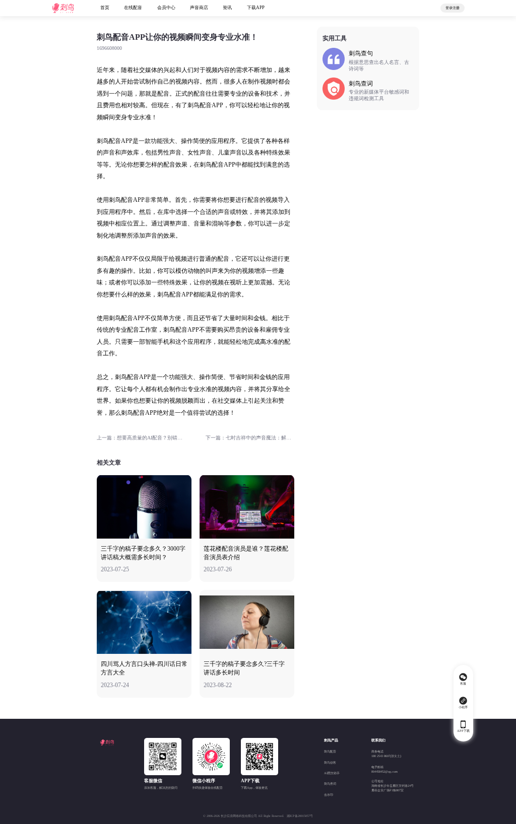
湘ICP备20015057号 (300, 815)
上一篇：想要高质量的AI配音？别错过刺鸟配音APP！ (141, 437)
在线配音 (133, 7)
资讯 (227, 7)
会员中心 (166, 7)
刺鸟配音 (330, 751)
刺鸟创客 (330, 762)
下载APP (256, 7)
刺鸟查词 (330, 783)
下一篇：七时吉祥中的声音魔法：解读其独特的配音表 (250, 437)
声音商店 (199, 7)
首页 (104, 7)
